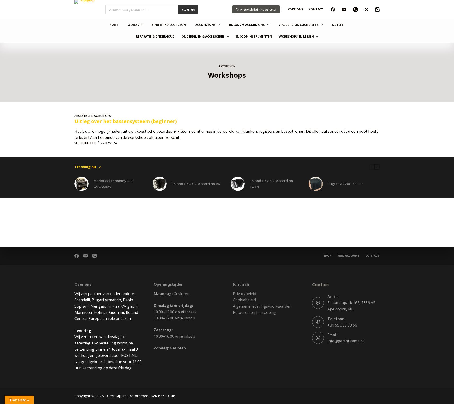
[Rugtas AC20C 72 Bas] (316, 184)
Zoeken (188, 9)
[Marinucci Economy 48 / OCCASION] (81, 184)
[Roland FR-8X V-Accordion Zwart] (238, 184)
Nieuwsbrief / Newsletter (258, 9)
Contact (316, 9)
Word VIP (135, 25)
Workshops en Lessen (296, 36)
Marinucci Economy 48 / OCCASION (113, 183)
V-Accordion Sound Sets (298, 25)
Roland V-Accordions (247, 25)
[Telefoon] (355, 9)
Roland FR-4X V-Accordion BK (195, 183)
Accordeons (205, 25)
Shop (327, 256)
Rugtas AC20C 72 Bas (345, 183)
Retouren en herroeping (254, 312)
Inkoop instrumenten (254, 36)
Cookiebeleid (244, 299)
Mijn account (348, 256)
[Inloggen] (366, 9)
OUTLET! (338, 25)
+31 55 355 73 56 (342, 325)
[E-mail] (344, 9)
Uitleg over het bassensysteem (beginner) (125, 121)
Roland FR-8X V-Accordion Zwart (271, 183)
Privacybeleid (244, 293)
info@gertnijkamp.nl (345, 341)
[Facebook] (333, 9)
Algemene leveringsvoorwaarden (262, 306)
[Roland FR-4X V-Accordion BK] (160, 184)
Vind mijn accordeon (169, 25)
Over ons (295, 9)
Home (113, 25)
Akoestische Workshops (92, 116)
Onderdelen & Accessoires (203, 36)
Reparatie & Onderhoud (155, 36)
